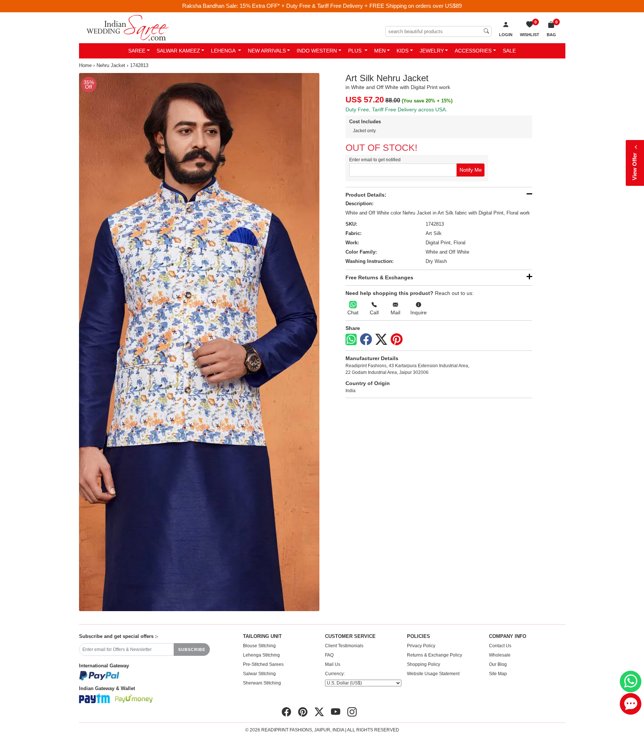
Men (380, 51)
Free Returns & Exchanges (379, 277)
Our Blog (498, 664)
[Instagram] (352, 712)
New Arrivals (267, 51)
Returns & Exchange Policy (434, 655)
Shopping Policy (423, 664)
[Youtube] (335, 712)
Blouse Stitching (259, 645)
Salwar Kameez (178, 51)
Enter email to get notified (375, 159)
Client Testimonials (344, 645)
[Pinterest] (396, 339)
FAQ (329, 655)
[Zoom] (199, 342)
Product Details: (365, 195)
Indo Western (317, 51)
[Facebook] (366, 339)
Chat (353, 312)
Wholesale (500, 655)
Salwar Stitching (259, 673)
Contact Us (500, 645)
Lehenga (224, 51)
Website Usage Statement (433, 673)
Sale (509, 51)
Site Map (498, 673)
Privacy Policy (421, 645)
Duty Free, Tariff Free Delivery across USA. (396, 109)
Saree (136, 51)
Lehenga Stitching (261, 655)
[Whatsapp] (351, 339)
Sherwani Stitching (262, 683)
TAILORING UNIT (262, 636)
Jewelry (432, 51)
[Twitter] (381, 339)
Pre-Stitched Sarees (263, 664)
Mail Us (332, 664)
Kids (402, 51)
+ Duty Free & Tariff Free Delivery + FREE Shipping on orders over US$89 (371, 6)
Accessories (473, 51)
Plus (355, 51)
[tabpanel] (199, 342)
